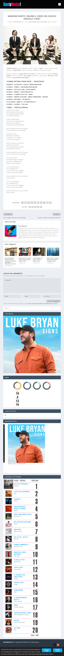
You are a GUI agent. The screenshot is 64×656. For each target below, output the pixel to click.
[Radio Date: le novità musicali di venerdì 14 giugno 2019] (53, 252)
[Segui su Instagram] (58, 645)
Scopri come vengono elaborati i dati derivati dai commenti (43, 303)
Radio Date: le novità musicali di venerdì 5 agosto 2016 (25, 259)
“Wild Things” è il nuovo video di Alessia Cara (38, 259)
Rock (41, 22)
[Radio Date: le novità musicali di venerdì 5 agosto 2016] (25, 252)
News (38, 22)
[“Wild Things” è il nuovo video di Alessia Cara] (39, 252)
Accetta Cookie (46, 650)
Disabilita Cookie (57, 650)
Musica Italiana (32, 22)
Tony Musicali (16, 22)
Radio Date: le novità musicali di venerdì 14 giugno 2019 (53, 259)
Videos (45, 22)
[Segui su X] (55, 645)
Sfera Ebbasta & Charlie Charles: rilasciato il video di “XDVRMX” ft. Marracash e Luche (10, 261)
